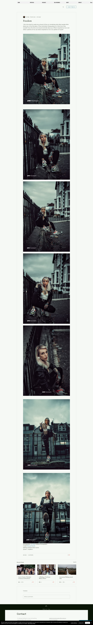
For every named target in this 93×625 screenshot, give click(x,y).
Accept (87, 622)
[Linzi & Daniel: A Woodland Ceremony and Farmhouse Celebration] (26, 569)
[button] (63, 6)
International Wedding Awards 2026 (66, 577)
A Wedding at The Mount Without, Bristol (44, 577)
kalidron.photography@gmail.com (57, 618)
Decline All (81, 622)
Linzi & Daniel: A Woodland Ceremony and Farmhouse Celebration (24, 577)
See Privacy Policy (31, 623)
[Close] (91, 623)
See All (74, 562)
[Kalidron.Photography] (46, 569)
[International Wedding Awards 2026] (67, 569)
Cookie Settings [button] (74, 622)
